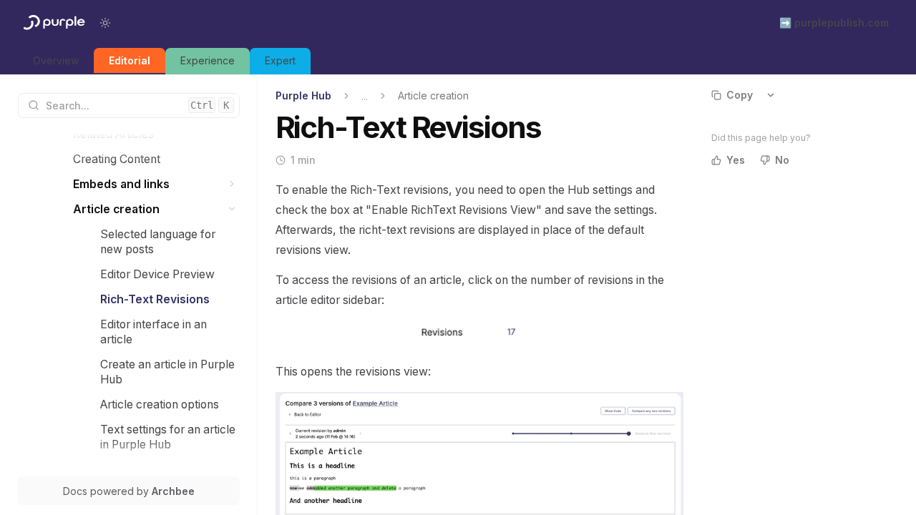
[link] (56, 61)
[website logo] (53, 23)
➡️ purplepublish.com (834, 22)
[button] (232, 184)
